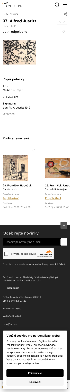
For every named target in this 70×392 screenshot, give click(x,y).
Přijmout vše (35, 373)
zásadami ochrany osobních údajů (47, 264)
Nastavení (35, 381)
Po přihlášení (11, 198)
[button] (63, 225)
